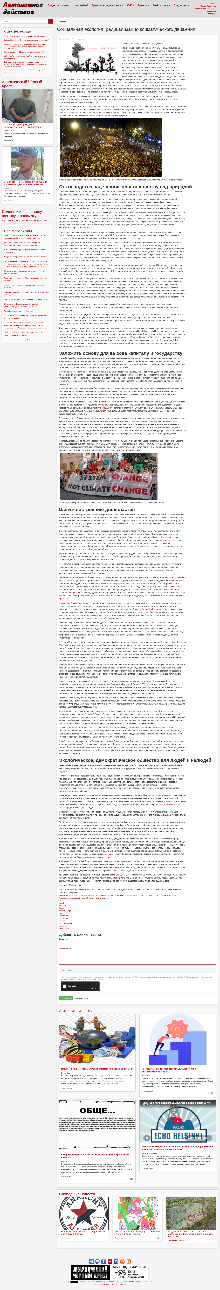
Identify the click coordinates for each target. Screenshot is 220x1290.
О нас (94, 1284)
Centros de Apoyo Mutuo (71, 645)
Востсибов (65, 1073)
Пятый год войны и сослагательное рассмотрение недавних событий (97, 1068)
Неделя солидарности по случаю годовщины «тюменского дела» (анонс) (23, 333)
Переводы (63, 21)
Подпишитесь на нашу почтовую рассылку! (22, 213)
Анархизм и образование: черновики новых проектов (26, 256)
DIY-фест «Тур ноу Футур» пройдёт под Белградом (25, 299)
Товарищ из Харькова (177, 1240)
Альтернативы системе (68, 898)
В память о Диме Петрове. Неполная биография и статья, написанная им (25, 70)
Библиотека (161, 5)
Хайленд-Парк (65, 910)
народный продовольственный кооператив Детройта (101, 536)
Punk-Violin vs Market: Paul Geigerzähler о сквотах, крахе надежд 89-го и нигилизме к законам (25, 236)
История (82, 898)
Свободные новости (77, 1193)
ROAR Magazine (66, 928)
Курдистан (63, 918)
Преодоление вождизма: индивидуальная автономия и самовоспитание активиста (170, 1070)
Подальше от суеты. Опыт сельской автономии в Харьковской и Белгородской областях (190, 1234)
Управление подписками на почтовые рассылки (24, 220)
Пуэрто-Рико (64, 915)
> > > (27, 339)
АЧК (129, 5)
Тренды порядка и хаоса (107, 5)
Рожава (62, 920)
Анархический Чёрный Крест (22, 83)
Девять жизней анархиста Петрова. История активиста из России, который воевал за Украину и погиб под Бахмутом (25, 64)
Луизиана (63, 913)
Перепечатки (74, 895)
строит (134, 530)
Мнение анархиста (108, 895)
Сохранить (67, 998)
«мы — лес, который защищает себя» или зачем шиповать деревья (137, 1233)
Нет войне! (81, 5)
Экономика (100, 898)
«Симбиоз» (109, 853)
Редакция (81, 38)
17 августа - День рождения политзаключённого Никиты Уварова (23, 125)
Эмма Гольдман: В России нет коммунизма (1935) (25, 52)
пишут (96, 717)
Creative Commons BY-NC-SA (140, 1281)
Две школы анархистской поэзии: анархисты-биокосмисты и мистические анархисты (23, 243)
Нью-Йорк (63, 903)
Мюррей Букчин (65, 923)
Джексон (62, 908)
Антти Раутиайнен (149, 1153)
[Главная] (24, 9)
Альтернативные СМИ (89, 895)
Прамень (63, 925)
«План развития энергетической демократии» (131, 583)
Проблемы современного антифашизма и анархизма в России (83, 1233)
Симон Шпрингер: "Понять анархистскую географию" (26, 40)
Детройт (62, 905)
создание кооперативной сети (97, 543)
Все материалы (18, 230)
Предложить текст (59, 5)
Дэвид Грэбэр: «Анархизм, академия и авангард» (24, 36)
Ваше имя (63, 939)
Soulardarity (77, 577)
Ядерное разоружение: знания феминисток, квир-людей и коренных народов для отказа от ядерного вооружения (25, 46)
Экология (91, 898)
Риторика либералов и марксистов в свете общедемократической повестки (95, 1156)
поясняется (80, 693)
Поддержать (181, 5)
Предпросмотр (81, 998)
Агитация (143, 5)
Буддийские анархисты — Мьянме (18, 311)
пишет (84, 251)
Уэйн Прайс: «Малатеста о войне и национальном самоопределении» (25, 57)
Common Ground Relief (143, 609)
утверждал (103, 407)
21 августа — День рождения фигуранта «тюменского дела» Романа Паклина (25, 183)
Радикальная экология (166, 895)
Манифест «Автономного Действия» (113, 1284)
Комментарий (65, 948)
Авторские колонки (76, 1010)
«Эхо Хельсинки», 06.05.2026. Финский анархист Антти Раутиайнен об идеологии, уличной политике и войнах (177, 1148)
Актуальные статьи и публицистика (141, 895)
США (61, 900)
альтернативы (74, 592)
